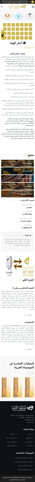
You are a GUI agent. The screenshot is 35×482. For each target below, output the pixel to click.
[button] (32, 373)
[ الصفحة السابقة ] (28, 47)
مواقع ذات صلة (11, 442)
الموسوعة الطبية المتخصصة (23, 458)
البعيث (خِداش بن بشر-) (23, 288)
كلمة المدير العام (11, 438)
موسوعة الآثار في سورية (25, 465)
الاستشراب (29, 322)
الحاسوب (29, 207)
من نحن (30, 434)
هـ (13, 38)
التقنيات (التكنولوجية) (27, 204)
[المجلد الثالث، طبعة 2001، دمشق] (28, 387)
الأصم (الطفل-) (27, 227)
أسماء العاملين (11, 445)
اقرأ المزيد (29, 315)
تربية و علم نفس (28, 224)
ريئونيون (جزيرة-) (26, 221)
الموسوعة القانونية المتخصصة (23, 461)
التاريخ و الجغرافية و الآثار (26, 218)
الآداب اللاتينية (28, 211)
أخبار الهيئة (29, 438)
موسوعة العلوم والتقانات (24, 469)
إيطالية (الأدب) (27, 214)
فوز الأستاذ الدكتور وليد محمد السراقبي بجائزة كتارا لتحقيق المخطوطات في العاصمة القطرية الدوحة (15, 2)
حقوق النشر (28, 442)
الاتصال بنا (29, 445)
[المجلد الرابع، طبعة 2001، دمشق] (16, 387)
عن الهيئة (13, 434)
